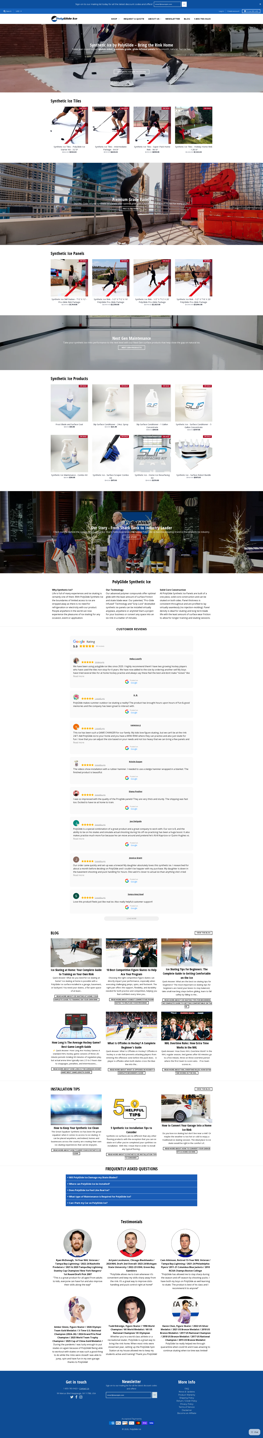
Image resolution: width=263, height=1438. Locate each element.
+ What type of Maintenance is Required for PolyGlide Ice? (99, 1196)
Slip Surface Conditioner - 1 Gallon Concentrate (152, 426)
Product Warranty (186, 1395)
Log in (221, 11)
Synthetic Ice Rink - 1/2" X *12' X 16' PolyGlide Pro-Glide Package (111, 300)
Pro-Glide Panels (131, 209)
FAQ (187, 1389)
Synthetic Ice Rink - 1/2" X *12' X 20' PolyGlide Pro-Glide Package (152, 300)
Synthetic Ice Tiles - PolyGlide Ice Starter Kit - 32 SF (69, 148)
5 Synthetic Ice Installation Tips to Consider (131, 1130)
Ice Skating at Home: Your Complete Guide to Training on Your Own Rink (76, 972)
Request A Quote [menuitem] (134, 19)
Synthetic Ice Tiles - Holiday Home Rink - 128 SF (193, 148)
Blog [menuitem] (187, 19)
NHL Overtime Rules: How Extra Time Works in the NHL (187, 1045)
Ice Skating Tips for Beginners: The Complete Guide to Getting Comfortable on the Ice (187, 973)
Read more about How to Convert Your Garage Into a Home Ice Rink (187, 1150)
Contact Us (84, 1388)
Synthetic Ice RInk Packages (131, 72)
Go (184, 4)
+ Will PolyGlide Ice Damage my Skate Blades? (92, 1177)
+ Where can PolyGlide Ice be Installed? (88, 1183)
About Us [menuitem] (153, 19)
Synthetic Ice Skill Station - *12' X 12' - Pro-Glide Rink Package (69, 300)
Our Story (131, 537)
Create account (233, 11)
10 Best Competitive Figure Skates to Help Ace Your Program (131, 972)
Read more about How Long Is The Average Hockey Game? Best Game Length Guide (77, 1070)
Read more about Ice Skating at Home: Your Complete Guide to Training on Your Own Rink (75, 998)
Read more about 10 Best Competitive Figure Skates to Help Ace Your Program (132, 1001)
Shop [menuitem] (114, 19)
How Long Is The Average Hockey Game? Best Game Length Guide (76, 1044)
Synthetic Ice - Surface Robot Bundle (193, 475)
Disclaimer (187, 1410)
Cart (252, 11)
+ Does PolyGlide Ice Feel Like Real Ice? (88, 1190)
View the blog (203, 933)
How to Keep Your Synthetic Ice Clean (76, 1128)
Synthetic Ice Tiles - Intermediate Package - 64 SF (111, 148)
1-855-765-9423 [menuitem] (202, 19)
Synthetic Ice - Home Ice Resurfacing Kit (152, 476)
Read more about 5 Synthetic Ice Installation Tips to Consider (132, 1156)
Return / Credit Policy (186, 1401)
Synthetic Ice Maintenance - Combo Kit (69, 475)
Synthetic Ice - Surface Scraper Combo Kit (111, 476)
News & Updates (187, 1392)
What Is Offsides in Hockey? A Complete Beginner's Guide (131, 1045)
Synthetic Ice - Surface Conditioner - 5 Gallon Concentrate (193, 426)
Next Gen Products (131, 348)
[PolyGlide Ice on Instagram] (80, 1397)
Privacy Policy (186, 1404)
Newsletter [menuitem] (172, 19)
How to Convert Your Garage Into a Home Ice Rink (186, 1127)
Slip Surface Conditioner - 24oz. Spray (110, 424)
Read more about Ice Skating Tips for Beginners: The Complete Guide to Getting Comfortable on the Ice (186, 1003)
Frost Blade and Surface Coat (69, 424)
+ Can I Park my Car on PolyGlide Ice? (87, 1202)
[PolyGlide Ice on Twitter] (71, 1397)
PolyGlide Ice (135, 1429)
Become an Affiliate (186, 1413)
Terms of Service (187, 1407)
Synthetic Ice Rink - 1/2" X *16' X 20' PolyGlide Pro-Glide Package (194, 300)
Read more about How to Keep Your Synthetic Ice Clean (77, 1151)
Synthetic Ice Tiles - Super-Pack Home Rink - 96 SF (152, 148)
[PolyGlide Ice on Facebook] (76, 1397)
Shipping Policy (186, 1398)
